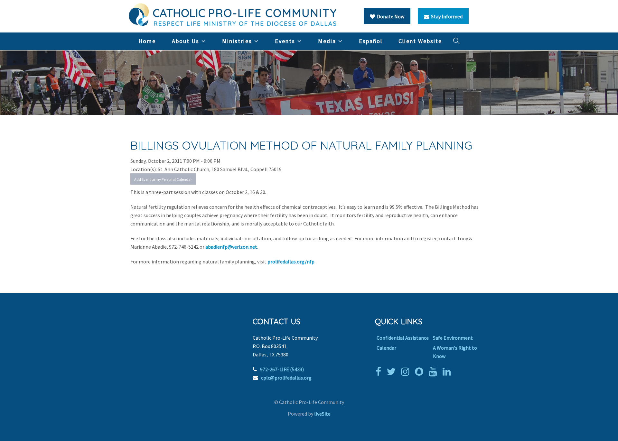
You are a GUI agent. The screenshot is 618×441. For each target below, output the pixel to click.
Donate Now (389, 16)
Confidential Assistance (403, 338)
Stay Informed (446, 16)
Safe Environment (453, 338)
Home (147, 41)
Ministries (237, 41)
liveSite (322, 413)
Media (327, 41)
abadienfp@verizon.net (231, 246)
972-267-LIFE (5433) (282, 369)
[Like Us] (380, 371)
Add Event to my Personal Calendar (163, 179)
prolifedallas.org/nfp (290, 261)
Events (285, 41)
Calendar (386, 348)
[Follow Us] (392, 371)
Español (370, 41)
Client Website (420, 41)
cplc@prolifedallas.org (286, 377)
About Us (185, 41)
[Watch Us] (434, 371)
